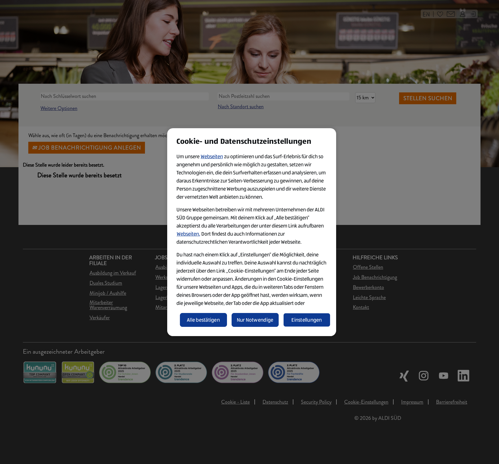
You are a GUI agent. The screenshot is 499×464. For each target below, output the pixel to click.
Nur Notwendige (255, 320)
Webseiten (212, 156)
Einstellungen (306, 320)
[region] (251, 232)
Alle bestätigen (203, 320)
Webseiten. (188, 234)
